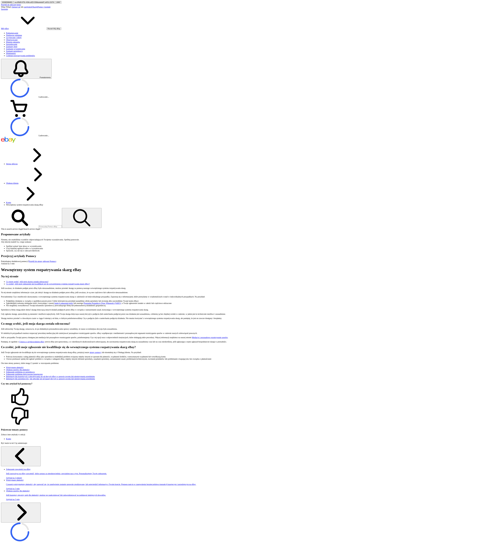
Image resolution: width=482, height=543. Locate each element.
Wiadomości (11, 53)
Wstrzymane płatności (14, 367)
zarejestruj (28, 7)
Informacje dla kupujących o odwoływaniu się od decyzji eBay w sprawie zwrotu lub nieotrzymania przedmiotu (50, 376)
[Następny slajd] (21, 513)
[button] (241, 397)
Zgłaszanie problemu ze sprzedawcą (20, 372)
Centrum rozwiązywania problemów (20, 56)
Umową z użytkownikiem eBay (31, 342)
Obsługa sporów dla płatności (17, 370)
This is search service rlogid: (12, 229)
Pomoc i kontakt (44, 7)
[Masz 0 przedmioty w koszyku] (20, 116)
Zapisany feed (11, 47)
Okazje (35, 7)
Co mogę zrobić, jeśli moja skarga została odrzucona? (27, 282)
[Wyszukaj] (82, 218)
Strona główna (12, 164)
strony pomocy (95, 352)
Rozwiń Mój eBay (54, 29)
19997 (58, 2)
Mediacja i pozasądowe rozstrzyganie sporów (210, 337)
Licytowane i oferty (14, 38)
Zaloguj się (16, 7)
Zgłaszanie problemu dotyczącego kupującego (24, 374)
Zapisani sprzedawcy (14, 51)
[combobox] (50, 226)
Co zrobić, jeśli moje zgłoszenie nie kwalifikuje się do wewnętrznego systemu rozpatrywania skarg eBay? (48, 284)
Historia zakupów (13, 42)
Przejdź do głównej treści (11, 5)
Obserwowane (12, 40)
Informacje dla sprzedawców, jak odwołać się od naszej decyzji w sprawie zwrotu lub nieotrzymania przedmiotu (50, 379)
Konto (8, 202)
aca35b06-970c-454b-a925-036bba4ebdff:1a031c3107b (34, 2)
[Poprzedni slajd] (21, 456)
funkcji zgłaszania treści (63, 303)
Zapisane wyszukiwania (15, 49)
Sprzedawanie (11, 44)
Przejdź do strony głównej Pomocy (42, 261)
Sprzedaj (4, 9)
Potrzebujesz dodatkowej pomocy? (15, 261)
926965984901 (7, 2)
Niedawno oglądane (14, 35)
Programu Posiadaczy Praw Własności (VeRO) (102, 303)
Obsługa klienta (12, 183)
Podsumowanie (12, 33)
